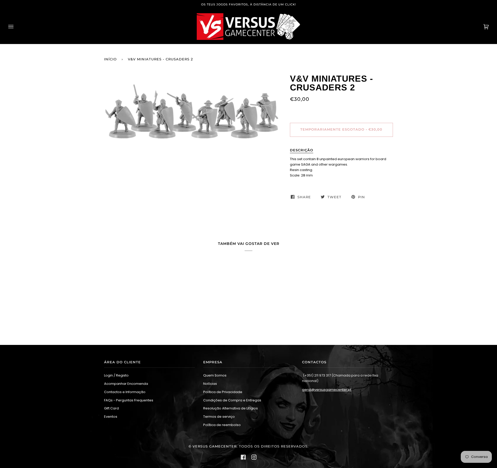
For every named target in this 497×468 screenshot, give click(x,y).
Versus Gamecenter (215, 446)
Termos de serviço (219, 416)
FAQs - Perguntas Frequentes (128, 400)
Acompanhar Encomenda (126, 383)
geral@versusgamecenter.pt (326, 389)
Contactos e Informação (124, 391)
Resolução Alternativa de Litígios (230, 408)
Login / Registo (116, 375)
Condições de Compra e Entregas (232, 400)
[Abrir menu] (16, 26)
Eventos (110, 416)
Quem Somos (214, 375)
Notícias (210, 383)
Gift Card (111, 408)
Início (110, 59)
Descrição (301, 150)
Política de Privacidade (222, 391)
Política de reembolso (222, 424)
